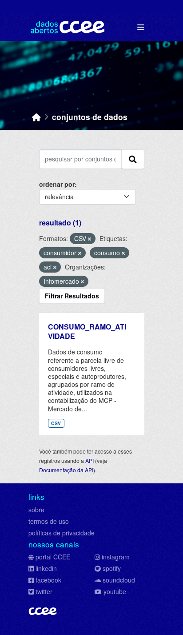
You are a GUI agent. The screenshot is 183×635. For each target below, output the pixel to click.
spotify (112, 568)
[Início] (36, 116)
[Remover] (89, 238)
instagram (116, 556)
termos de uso (48, 521)
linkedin (46, 568)
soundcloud (119, 579)
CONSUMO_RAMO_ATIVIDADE (87, 331)
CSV (56, 423)
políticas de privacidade (61, 532)
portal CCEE (53, 556)
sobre (36, 509)
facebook (48, 579)
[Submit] (132, 159)
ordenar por (57, 184)
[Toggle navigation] (140, 27)
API (89, 460)
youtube (114, 591)
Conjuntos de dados (89, 116)
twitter (44, 591)
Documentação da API (66, 470)
